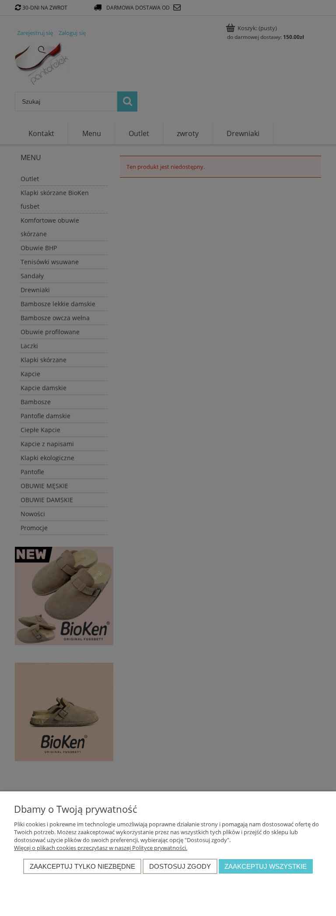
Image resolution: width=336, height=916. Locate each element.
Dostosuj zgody (180, 866)
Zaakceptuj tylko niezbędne (82, 866)
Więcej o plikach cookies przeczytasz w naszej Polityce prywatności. (100, 848)
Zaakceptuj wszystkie (265, 866)
